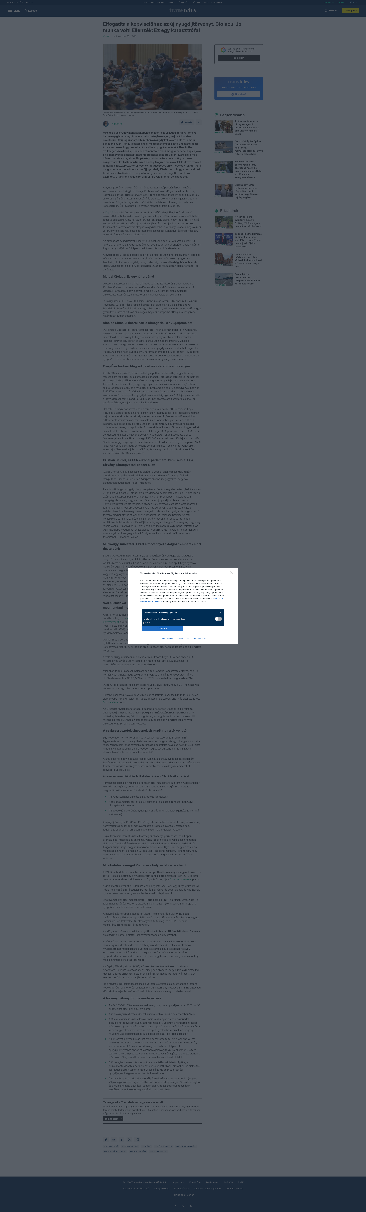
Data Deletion (167, 638)
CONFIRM (162, 628)
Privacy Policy (199, 638)
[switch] (218, 619)
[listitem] (182, 612)
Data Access (183, 638)
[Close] (232, 573)
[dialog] (183, 606)
